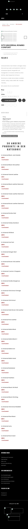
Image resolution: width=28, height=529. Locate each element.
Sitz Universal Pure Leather (8, 319)
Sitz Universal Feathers (7, 378)
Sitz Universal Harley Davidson (9, 223)
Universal (12, 24)
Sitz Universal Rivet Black (7, 416)
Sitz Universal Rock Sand (7, 436)
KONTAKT (3, 465)
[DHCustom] (14, 3)
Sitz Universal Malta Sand (8, 358)
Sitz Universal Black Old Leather (10, 165)
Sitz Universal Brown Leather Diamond (12, 203)
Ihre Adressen (5, 479)
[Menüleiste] (12, 14)
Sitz (7, 24)
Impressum (4, 459)
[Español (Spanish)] (11, 9)
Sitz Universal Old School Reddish (10, 407)
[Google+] (11, 105)
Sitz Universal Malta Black (8, 329)
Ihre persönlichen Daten (7, 481)
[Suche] (17, 14)
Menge (2, 89)
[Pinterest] (15, 105)
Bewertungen (5, 113)
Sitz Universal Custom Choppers (10, 271)
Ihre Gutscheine (5, 483)
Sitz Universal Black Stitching (9, 397)
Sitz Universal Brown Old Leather (10, 261)
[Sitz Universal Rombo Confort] (14, 34)
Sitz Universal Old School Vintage (10, 290)
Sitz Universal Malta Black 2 (8, 339)
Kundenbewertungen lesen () (11, 53)
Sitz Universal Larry (6, 426)
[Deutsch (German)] (17, 9)
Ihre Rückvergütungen (7, 477)
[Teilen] (7, 105)
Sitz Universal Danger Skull (8, 252)
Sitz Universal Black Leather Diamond (11, 184)
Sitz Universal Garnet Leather (9, 174)
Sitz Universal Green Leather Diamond (12, 194)
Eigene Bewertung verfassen (10, 54)
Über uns (3, 461)
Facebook (4, 493)
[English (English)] (7, 9)
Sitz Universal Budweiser (7, 368)
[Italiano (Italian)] (21, 9)
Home (3, 24)
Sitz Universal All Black (7, 232)
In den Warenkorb (10, 100)
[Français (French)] (14, 9)
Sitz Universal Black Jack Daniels (10, 155)
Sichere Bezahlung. (6, 463)
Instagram (4, 495)
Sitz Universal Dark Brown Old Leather (11, 310)
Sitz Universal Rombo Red (8, 213)
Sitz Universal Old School (7, 300)
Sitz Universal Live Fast (7, 242)
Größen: (3, 94)
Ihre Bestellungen (6, 475)
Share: (2, 105)
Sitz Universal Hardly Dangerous (10, 281)
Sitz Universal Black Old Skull (9, 387)
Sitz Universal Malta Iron (7, 349)
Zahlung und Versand (7, 457)
